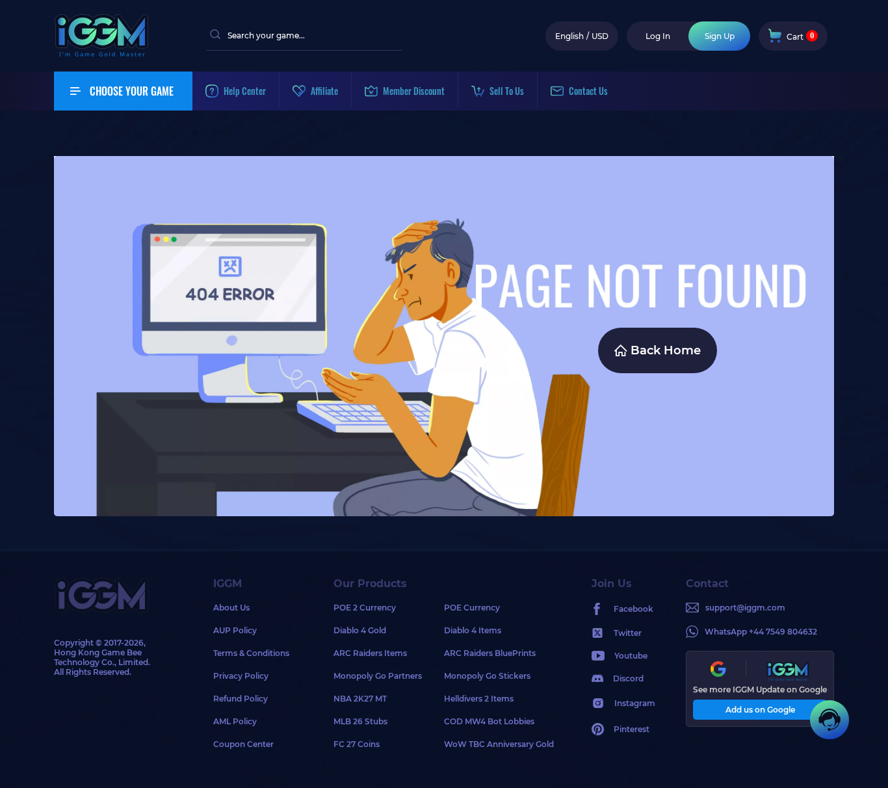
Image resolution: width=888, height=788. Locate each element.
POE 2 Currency (364, 607)
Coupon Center (243, 744)
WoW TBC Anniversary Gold (499, 744)
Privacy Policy (240, 676)
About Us (231, 607)
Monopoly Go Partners (377, 676)
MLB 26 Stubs (360, 721)
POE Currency (472, 607)
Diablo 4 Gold (359, 630)
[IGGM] (101, 54)
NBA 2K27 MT (360, 698)
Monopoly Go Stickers (487, 676)
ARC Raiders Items (370, 653)
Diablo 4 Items (472, 630)
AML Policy (235, 721)
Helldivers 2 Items (479, 698)
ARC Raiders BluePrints (490, 653)
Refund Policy (240, 698)
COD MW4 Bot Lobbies (489, 721)
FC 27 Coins (356, 744)
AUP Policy (235, 630)
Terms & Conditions (251, 653)
